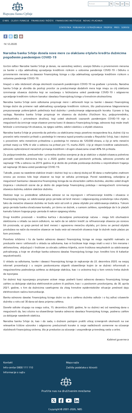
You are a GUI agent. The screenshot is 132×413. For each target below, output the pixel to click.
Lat (122, 4)
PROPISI (108, 27)
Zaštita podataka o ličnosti (81, 367)
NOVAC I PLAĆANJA (92, 20)
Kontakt (8, 362)
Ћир (117, 4)
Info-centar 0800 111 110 (18, 367)
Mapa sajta (72, 362)
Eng (127, 4)
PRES (117, 27)
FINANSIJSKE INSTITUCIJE (68, 20)
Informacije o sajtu (14, 372)
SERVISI (125, 27)
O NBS (6, 20)
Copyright (54, 409)
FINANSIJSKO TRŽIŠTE (42, 20)
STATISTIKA (65, 27)
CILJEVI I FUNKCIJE (20, 20)
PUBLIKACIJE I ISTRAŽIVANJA (87, 27)
